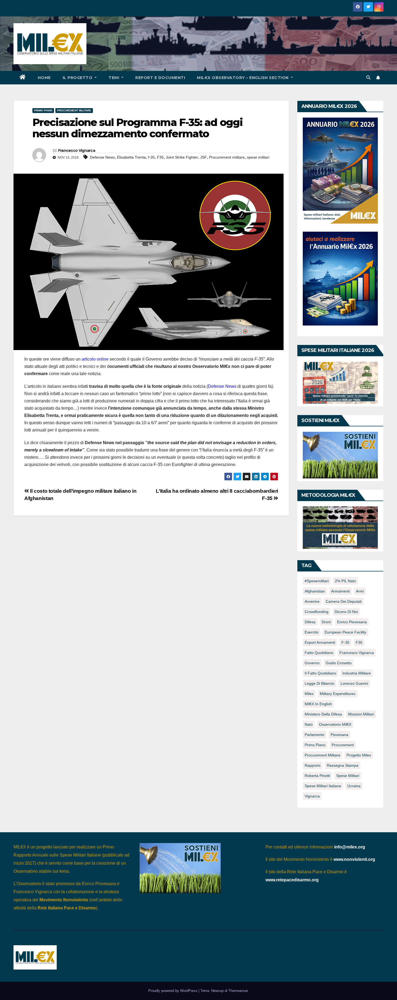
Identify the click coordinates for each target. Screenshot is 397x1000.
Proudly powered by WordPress (173, 991)
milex (309, 693)
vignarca (312, 796)
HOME (44, 77)
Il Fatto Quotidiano (320, 673)
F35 (160, 157)
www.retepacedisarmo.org (292, 880)
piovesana (339, 734)
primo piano (315, 745)
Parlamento (314, 734)
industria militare (356, 673)
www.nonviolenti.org (354, 859)
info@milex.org (349, 847)
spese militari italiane (323, 786)
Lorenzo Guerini (354, 683)
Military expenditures (337, 693)
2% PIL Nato (345, 581)
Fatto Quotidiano (319, 652)
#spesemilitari (317, 581)
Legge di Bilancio (319, 683)
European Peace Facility (345, 632)
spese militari (258, 157)
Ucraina (354, 786)
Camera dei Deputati (344, 601)
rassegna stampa (342, 765)
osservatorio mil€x (335, 724)
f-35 (151, 157)
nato (309, 724)
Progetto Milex (358, 755)
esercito (311, 632)
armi (360, 591)
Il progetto (78, 77)
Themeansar (238, 991)
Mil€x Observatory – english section (243, 77)
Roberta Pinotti (317, 775)
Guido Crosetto (339, 663)
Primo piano (43, 110)
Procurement (343, 745)
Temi (114, 77)
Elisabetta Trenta (131, 157)
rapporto (313, 765)
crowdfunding (316, 611)
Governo (312, 663)
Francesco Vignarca (76, 150)
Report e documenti (160, 77)
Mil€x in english (318, 704)
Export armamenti (320, 642)
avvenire (312, 601)
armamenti (340, 591)
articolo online (95, 359)
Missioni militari (361, 714)
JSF (203, 157)
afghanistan (315, 591)
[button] (368, 77)
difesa (310, 622)
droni (326, 622)
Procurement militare (74, 110)
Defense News (102, 157)
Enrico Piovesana (352, 622)
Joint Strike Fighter (182, 157)
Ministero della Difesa (323, 714)
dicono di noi (346, 611)
